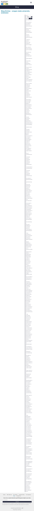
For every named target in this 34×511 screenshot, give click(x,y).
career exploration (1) (29, 72)
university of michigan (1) (29, 437)
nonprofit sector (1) (28, 322)
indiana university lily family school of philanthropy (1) (29, 237)
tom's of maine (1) (28, 427)
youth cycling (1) (28, 457)
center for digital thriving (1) (28, 78)
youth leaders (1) (28, 470)
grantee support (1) (28, 203)
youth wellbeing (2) (28, 490)
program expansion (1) (29, 361)
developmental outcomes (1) (28, 141)
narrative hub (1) (28, 289)
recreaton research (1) (29, 370)
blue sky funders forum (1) (28, 62)
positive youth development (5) (28, 358)
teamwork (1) (27, 421)
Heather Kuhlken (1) (28, 214)
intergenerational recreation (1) (28, 257)
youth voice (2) (28, 488)
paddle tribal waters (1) (29, 345)
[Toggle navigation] (31, 3)
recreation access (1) (29, 366)
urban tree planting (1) (28, 444)
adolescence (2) (28, 24)
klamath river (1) (28, 266)
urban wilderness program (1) (28, 447)
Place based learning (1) (29, 353)
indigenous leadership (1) (29, 240)
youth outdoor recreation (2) (28, 477)
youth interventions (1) (29, 468)
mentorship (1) (28, 281)
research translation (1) (29, 378)
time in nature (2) (28, 426)
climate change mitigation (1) (28, 103)
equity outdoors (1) (28, 178)
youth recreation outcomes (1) (28, 484)
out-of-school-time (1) (29, 329)
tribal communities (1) (29, 432)
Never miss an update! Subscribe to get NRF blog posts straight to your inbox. (17, 497)
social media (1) (28, 402)
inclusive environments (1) (28, 234)
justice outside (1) (28, 261)
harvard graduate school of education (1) (29, 210)
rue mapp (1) (27, 387)
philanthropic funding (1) (29, 350)
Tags (30, 18)
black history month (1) (28, 57)
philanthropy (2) (28, 351)
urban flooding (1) (28, 440)
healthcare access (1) (29, 213)
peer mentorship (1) (28, 346)
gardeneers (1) (28, 195)
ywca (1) (27, 491)
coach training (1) (28, 107)
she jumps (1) (28, 397)
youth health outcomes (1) (27, 464)
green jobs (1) (28, 204)
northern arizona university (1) (28, 326)
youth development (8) (29, 461)
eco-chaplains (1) (28, 149)
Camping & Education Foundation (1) (29, 70)
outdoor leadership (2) (29, 340)
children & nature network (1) (28, 91)
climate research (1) (28, 104)
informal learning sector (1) (28, 247)
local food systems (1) (29, 271)
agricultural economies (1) (28, 35)
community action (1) (29, 108)
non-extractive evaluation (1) (28, 320)
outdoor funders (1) (28, 335)
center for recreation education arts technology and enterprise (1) (29, 85)
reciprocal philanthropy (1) (28, 365)
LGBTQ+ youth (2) (28, 270)
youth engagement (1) (29, 462)
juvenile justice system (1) (28, 264)
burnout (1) (27, 68)
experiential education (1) (29, 180)
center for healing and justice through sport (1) (29, 81)
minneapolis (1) (28, 285)
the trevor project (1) (29, 425)
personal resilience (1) (29, 347)
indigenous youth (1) (29, 244)
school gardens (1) (28, 391)
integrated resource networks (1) (28, 252)
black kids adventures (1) (29, 59)
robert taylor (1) (28, 386)
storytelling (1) (28, 407)
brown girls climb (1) (29, 67)
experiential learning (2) (29, 183)
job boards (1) (28, 259)
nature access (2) (28, 305)
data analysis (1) (28, 138)
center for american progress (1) (28, 75)
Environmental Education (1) (28, 163)
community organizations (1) (28, 113)
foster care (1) (28, 193)
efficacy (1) (27, 153)
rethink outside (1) (28, 381)
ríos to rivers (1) (28, 382)
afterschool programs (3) (29, 33)
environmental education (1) (28, 160)
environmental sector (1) (29, 176)
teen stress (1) (28, 422)
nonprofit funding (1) (29, 321)
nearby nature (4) (28, 317)
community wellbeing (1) (29, 125)
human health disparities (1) (28, 227)
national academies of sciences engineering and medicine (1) (29, 291)
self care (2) (27, 396)
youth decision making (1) (29, 459)
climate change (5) (28, 100)
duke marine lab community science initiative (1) (28, 145)
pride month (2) (28, 360)
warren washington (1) (29, 450)
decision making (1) (28, 139)
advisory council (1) (28, 28)
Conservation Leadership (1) (28, 130)
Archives (27, 18)
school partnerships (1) (29, 393)
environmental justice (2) (29, 169)
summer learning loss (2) (29, 413)
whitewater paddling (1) (29, 454)
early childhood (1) (28, 148)
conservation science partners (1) (29, 133)
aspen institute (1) (28, 47)
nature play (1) (28, 309)
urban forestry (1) (28, 441)
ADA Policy (19, 509)
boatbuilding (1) (28, 63)
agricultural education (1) (29, 38)
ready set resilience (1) (29, 362)
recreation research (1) (28, 368)
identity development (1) (29, 231)
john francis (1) (28, 260)
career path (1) (28, 73)
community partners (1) (29, 115)
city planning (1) (28, 94)
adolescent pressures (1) (29, 27)
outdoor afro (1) (28, 331)
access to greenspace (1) (29, 20)
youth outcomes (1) (28, 475)
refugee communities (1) (29, 372)
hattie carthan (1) (28, 211)
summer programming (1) (28, 416)
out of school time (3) (29, 327)
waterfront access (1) (29, 452)
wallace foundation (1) (29, 448)
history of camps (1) (28, 218)
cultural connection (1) (29, 135)
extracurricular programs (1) (28, 188)
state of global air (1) (29, 406)
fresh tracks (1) (28, 194)
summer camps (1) (28, 411)
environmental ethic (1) (29, 165)
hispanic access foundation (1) (28, 216)
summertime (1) (28, 417)
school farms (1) (28, 390)
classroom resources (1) (29, 98)
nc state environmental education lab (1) (28, 315)
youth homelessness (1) (29, 467)
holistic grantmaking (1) (29, 220)
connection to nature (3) (29, 128)
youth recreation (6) (28, 482)
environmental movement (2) (28, 174)
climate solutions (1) (29, 105)
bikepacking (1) (28, 54)
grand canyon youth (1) (29, 201)
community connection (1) (28, 110)
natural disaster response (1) (28, 302)
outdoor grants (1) (28, 336)
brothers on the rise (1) (29, 65)
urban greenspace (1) (29, 442)
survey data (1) (28, 420)
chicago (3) (27, 89)
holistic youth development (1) (28, 225)
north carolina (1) (28, 324)
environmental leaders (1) (28, 171)
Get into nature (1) (28, 196)
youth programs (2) (28, 481)
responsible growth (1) (29, 380)
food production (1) (28, 191)
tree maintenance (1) (29, 431)
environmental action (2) (29, 155)
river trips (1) (27, 385)
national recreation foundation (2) (28, 297)
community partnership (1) (28, 118)
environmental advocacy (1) (28, 158)
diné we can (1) (28, 143)
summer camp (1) (28, 410)
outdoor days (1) (28, 332)
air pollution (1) (28, 39)
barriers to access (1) (29, 48)
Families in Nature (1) (29, 190)
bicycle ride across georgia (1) (28, 53)
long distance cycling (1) (29, 275)
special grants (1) (28, 405)
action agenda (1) (28, 23)
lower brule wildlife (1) (29, 276)
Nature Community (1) (29, 306)
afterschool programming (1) (28, 30)
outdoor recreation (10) (28, 342)
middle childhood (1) (29, 284)
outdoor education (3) (29, 334)
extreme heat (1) (28, 189)
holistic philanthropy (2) (29, 222)
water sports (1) (28, 451)
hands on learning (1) (29, 208)
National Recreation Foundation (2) (28, 295)
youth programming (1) (29, 479)
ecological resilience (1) (29, 151)
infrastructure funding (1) (29, 250)
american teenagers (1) (29, 45)
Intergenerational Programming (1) (28, 255)
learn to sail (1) (28, 269)
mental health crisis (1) (28, 280)
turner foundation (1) (29, 435)
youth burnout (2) (28, 456)
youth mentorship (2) (29, 473)
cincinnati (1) (27, 93)
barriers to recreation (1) (29, 50)
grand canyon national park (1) (29, 199)
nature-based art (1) (29, 310)
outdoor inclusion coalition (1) (28, 338)
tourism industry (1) (28, 430)
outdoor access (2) (28, 330)
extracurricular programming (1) (28, 185)
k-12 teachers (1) (28, 265)
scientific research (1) (29, 395)
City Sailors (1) (28, 95)
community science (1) (29, 123)
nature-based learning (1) (29, 312)
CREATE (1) (27, 134)
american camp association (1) (28, 43)
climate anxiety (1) (28, 99)
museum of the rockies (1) (28, 287)
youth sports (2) (28, 487)
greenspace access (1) (29, 206)
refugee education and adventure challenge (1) (28, 375)
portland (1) (27, 356)
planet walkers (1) (28, 355)
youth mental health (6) (29, 472)
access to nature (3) (28, 22)
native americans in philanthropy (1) (28, 300)
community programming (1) (28, 120)
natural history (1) (28, 304)
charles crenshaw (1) (29, 88)
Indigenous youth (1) (29, 245)
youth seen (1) (28, 486)
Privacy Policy (15, 509)
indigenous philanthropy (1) (28, 242)
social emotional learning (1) (28, 401)
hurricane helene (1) (29, 229)
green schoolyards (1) (29, 205)
